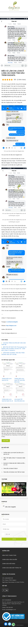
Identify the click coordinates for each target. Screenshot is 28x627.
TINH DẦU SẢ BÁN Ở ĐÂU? (10, 468)
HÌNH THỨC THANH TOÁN (9, 555)
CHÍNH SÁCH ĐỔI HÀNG (8, 563)
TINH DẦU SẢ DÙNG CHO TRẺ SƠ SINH (14, 472)
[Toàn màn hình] (24, 494)
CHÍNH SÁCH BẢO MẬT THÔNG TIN (11, 567)
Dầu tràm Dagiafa (10, 507)
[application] (14, 489)
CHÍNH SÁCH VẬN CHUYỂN (9, 559)
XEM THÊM (5, 440)
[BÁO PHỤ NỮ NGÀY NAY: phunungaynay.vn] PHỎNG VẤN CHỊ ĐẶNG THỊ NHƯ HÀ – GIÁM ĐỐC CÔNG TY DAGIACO (13, 348)
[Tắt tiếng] (22, 494)
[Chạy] (3, 494)
